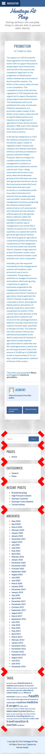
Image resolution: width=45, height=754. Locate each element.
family (15, 692)
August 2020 (17, 574)
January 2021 (17, 559)
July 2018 (16, 595)
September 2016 (19, 619)
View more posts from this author (20, 396)
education (19, 690)
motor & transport (30, 708)
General (15, 473)
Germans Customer (20, 498)
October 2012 (18, 651)
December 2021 (19, 539)
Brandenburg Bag (19, 492)
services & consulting (15, 716)
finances (20, 693)
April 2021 (16, 553)
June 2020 (16, 580)
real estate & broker (29, 714)
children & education (19, 688)
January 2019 (17, 592)
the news (26, 719)
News (33, 372)
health (34, 696)
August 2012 (17, 657)
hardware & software (21, 697)
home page (19, 699)
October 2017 (18, 607)
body (15, 686)
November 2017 (19, 604)
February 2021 (18, 556)
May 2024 (16, 521)
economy (12, 690)
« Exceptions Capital (13, 410)
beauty (21, 683)
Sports (28, 716)
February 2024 (18, 530)
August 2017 (17, 613)
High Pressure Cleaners (22, 495)
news (9, 711)
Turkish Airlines (18, 504)
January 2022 (17, 536)
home (13, 699)
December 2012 (19, 645)
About (14, 456)
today (32, 718)
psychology (19, 714)
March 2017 (17, 616)
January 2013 (17, 642)
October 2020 (18, 568)
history (8, 699)
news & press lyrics (22, 711)
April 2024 (16, 524)
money (22, 709)
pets (33, 711)
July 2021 (16, 545)
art (7, 683)
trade (37, 718)
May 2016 (16, 628)
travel (10, 721)
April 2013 (16, 634)
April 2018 (16, 598)
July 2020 (16, 577)
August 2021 (17, 542)
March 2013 (17, 637)
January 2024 (17, 533)
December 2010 (19, 666)
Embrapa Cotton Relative (22, 501)
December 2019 (19, 589)
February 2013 (18, 640)
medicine (21, 702)
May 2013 (16, 631)
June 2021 (16, 548)
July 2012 (16, 660)
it (15, 702)
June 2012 (16, 663)
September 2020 (19, 571)
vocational (20, 725)
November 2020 (19, 565)
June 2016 (16, 625)
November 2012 (19, 648)
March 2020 (17, 583)
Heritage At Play (22, 13)
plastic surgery (11, 714)
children (9, 688)
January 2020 (17, 586)
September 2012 (19, 654)
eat (7, 690)
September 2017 (19, 610)
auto (11, 683)
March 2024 (17, 527)
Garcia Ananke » (30, 410)
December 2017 (19, 601)
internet (27, 699)
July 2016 (16, 622)
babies (15, 683)
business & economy (26, 686)
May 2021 (16, 551)
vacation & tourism (17, 723)
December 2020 (19, 562)
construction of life (31, 688)
